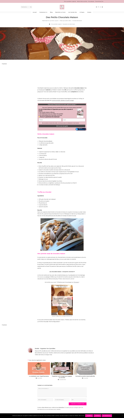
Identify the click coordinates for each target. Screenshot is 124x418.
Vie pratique (91, 1)
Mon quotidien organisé (70, 1)
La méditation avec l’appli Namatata (39, 376)
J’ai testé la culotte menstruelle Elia (85, 376)
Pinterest (76, 282)
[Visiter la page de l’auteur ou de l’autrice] (30, 350)
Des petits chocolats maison (69, 24)
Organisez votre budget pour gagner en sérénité (62, 377)
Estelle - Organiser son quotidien (45, 348)
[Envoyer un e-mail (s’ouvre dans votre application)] (102, 7)
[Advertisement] (40, 75)
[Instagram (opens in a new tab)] (100, 7)
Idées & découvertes (82, 1)
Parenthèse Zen (99, 1)
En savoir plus (107, 415)
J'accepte (89, 415)
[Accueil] (49, 24)
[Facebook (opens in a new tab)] (96, 7)
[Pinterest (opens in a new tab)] (98, 7)
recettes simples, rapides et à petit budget (63, 100)
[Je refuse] (122, 415)
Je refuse (97, 415)
